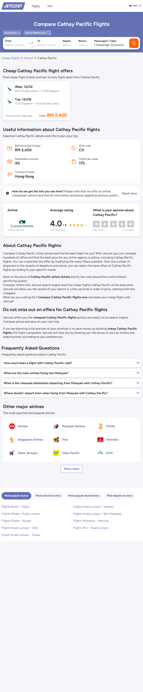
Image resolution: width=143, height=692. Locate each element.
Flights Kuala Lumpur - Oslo (19, 528)
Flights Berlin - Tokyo (15, 506)
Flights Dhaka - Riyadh (16, 521)
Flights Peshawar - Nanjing (90, 521)
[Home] (13, 5)
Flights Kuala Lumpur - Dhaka (20, 535)
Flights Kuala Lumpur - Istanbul (93, 506)
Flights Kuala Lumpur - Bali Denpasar (97, 513)
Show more (71, 469)
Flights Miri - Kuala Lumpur (91, 528)
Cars (50, 6)
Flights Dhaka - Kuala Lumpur (20, 513)
